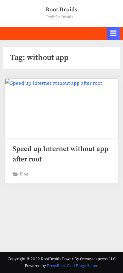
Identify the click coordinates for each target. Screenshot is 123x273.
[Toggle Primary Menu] (113, 33)
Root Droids (61, 9)
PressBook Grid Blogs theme (72, 265)
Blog (24, 174)
